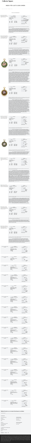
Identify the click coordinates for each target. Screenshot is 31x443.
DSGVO (2, 430)
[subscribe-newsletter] (29, 413)
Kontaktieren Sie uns (3, 417)
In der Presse (2, 425)
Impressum (2, 428)
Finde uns (2, 418)
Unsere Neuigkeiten (3, 424)
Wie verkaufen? (3, 419)
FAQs (1, 420)
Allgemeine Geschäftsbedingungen (5, 427)
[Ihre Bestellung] (28, 1)
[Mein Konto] (30, 1)
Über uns (2, 422)
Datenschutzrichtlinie (4, 429)
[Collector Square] (7, 1)
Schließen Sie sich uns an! (4, 423)
